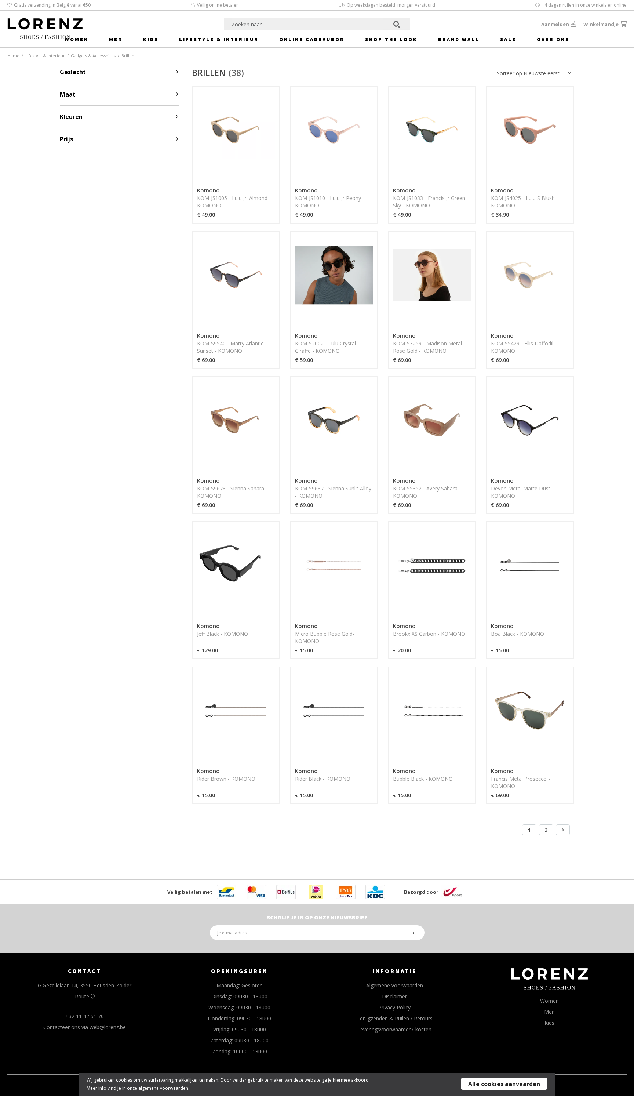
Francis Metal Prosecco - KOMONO (520, 782)
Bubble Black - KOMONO (423, 778)
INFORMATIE (394, 971)
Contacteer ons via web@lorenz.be (84, 1027)
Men (116, 39)
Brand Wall (459, 39)
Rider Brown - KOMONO (226, 778)
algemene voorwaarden (163, 1088)
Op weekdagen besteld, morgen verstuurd (391, 5)
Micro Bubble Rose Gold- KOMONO (324, 637)
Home (13, 55)
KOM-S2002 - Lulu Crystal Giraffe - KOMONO (325, 347)
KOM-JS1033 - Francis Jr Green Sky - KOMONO (429, 202)
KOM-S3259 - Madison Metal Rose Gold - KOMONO (427, 347)
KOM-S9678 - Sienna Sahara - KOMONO (232, 492)
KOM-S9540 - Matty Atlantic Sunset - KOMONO (230, 347)
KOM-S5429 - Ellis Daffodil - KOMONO (524, 347)
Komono (208, 190)
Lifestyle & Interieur (219, 39)
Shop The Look (391, 39)
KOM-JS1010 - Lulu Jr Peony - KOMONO (329, 202)
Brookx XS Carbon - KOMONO (429, 633)
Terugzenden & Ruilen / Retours (395, 1018)
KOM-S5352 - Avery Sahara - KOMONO (427, 492)
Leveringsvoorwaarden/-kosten (394, 1029)
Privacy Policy (394, 1007)
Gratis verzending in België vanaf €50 (52, 5)
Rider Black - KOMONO (322, 778)
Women (76, 39)
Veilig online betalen (218, 5)
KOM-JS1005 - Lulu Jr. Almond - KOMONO (234, 202)
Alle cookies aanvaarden (504, 1084)
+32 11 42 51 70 (84, 1016)
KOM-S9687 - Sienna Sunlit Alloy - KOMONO (333, 492)
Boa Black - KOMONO (517, 633)
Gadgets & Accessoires (93, 55)
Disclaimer (394, 996)
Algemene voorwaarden (394, 985)
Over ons (553, 39)
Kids (150, 39)
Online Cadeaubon (312, 39)
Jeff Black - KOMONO (222, 633)
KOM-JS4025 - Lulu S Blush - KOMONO (524, 202)
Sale (508, 39)
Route (83, 996)
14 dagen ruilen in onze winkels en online (584, 5)
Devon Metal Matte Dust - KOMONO (522, 492)
